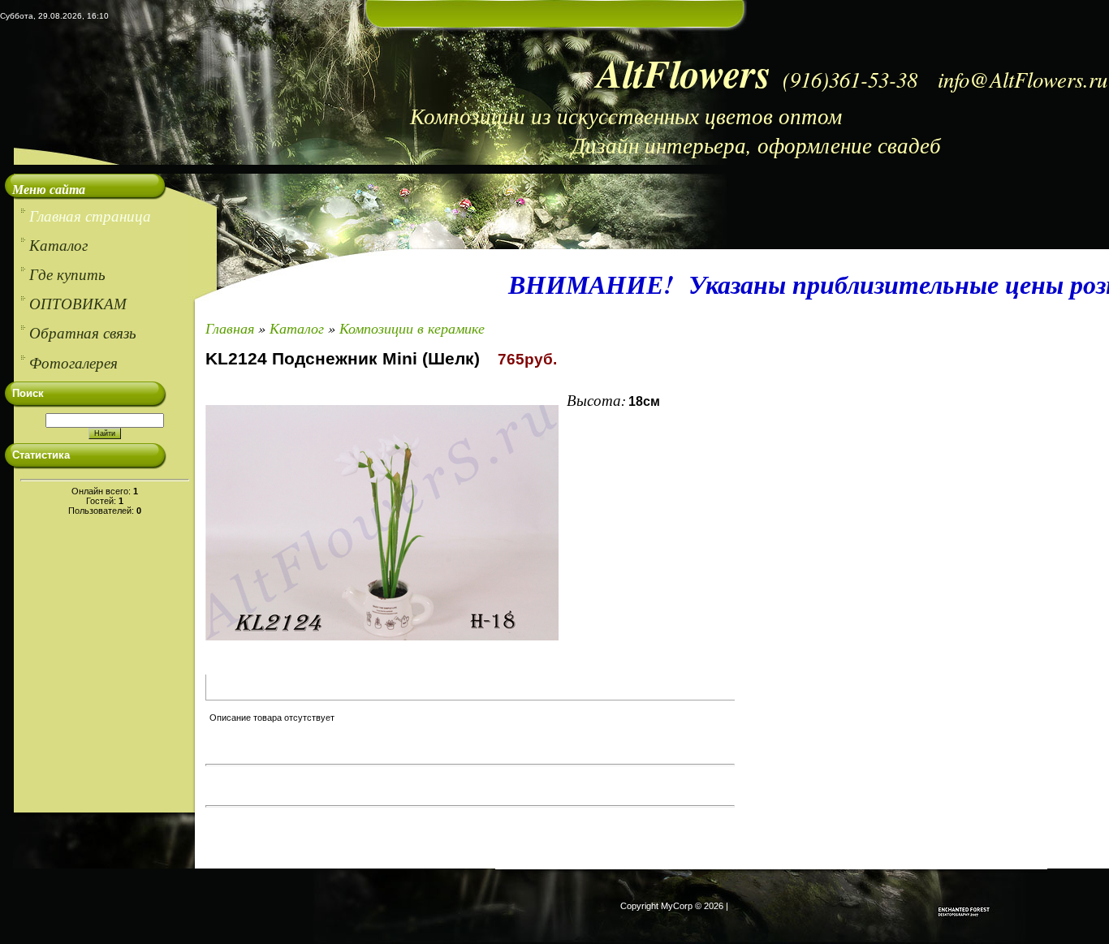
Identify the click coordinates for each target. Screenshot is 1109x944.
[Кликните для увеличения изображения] (382, 523)
